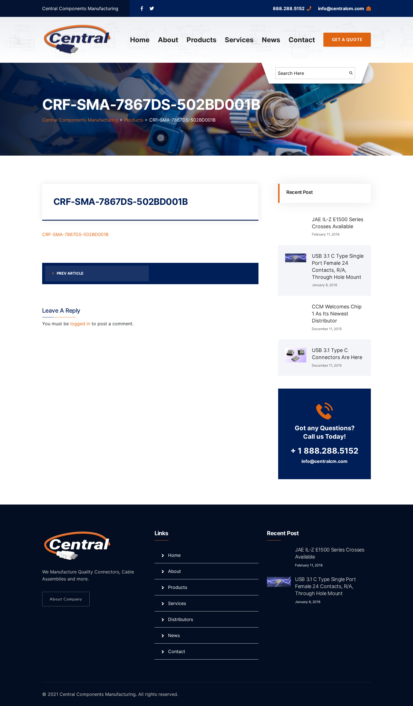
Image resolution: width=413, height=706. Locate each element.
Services (239, 40)
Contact (302, 40)
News (271, 40)
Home (139, 40)
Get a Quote (347, 39)
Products (201, 40)
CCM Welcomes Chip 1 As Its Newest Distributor (337, 314)
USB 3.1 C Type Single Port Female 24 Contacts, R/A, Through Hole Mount (325, 586)
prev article (70, 273)
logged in (80, 323)
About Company (66, 599)
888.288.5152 (289, 8)
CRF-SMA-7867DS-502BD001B (75, 234)
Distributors (180, 619)
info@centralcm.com (341, 8)
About (168, 40)
